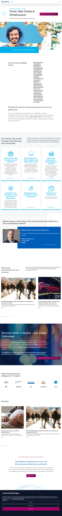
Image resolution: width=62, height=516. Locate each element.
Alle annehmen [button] (31, 508)
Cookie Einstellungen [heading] (10, 493)
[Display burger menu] (60, 2)
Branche (37, 75)
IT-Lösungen (46, 267)
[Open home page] (5, 1)
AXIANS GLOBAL (31, 475)
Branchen (34, 268)
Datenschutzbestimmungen (18, 499)
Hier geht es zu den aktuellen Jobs (48, 14)
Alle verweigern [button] (30, 505)
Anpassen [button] (30, 502)
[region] (32, 237)
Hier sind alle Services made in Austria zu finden (48, 358)
